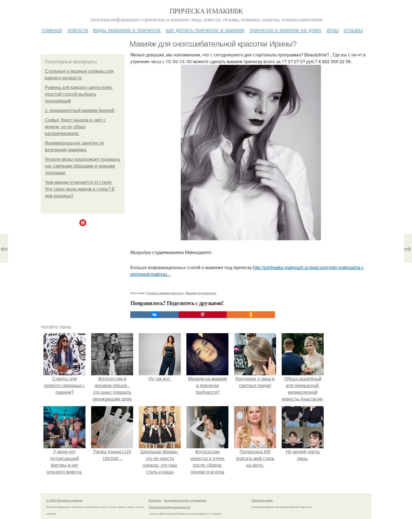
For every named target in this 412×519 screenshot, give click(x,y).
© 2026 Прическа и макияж (64, 500)
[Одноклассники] (251, 314)
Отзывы (353, 30)
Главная (51, 30)
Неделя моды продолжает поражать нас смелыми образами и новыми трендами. (82, 166)
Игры (333, 30)
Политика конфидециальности (169, 507)
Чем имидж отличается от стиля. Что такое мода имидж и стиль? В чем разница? (80, 189)
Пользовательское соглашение (185, 500)
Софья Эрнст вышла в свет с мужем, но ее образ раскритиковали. (75, 127)
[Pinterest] (203, 314)
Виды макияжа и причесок (127, 30)
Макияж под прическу (201, 293)
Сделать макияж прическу (165, 293)
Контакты (155, 500)
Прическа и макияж (206, 10)
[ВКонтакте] (154, 314)
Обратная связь (262, 500)
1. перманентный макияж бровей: (80, 110)
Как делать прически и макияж (205, 30)
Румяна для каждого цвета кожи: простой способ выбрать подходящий (79, 94)
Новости (77, 30)
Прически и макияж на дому (285, 30)
